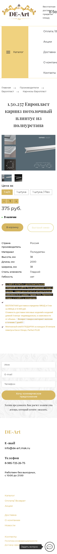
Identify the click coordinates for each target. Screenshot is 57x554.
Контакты (49, 72)
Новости (10, 525)
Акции (47, 41)
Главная (6, 87)
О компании (12, 520)
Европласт (8, 91)
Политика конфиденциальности (21, 541)
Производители (29, 87)
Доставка (49, 52)
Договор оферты (13, 545)
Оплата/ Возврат (15, 500)
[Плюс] (16, 201)
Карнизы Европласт (34, 91)
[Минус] (4, 201)
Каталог (10, 495)
